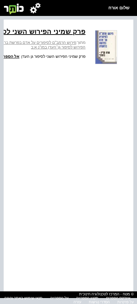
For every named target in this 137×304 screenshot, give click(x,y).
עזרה (77, 302)
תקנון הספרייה (87, 298)
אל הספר (11, 56)
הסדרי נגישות (99, 302)
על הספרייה (59, 298)
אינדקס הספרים (118, 298)
